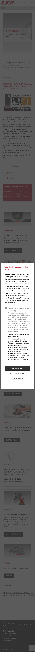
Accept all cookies (17, 368)
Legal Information (17, 379)
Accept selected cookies (17, 373)
